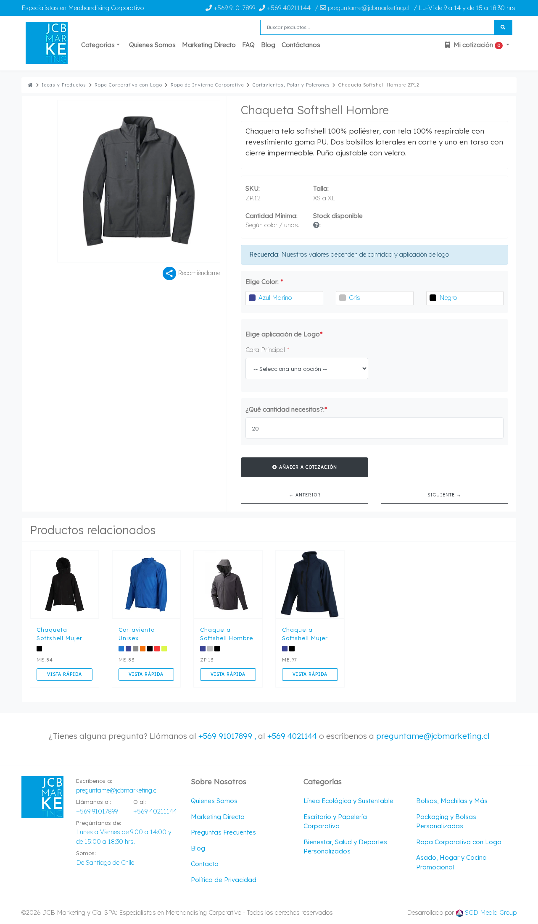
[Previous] (98, 181)
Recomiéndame (198, 273)
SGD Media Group (490, 912)
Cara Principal (267, 350)
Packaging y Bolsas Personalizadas (446, 821)
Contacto (205, 864)
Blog (268, 45)
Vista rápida (64, 674)
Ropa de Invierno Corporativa (207, 85)
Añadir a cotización (307, 467)
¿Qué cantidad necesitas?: (286, 409)
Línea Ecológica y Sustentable (348, 801)
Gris (354, 298)
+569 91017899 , (228, 736)
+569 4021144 (292, 736)
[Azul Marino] (252, 298)
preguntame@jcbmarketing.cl (433, 736)
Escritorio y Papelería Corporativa (335, 821)
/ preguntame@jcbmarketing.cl (362, 8)
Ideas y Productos (64, 85)
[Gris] (342, 298)
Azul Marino (275, 298)
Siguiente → (444, 495)
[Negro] (433, 298)
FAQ (248, 45)
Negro (448, 298)
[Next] (179, 181)
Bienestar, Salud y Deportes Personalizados (345, 847)
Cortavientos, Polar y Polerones (291, 85)
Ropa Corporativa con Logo (128, 85)
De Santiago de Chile (105, 862)
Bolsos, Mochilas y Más (452, 801)
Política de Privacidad (223, 880)
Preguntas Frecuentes (223, 832)
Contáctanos (301, 45)
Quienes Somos (152, 45)
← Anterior (305, 495)
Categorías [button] (98, 45)
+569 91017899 (233, 8)
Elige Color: (264, 282)
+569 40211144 (288, 8)
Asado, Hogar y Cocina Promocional (451, 862)
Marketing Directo (209, 45)
